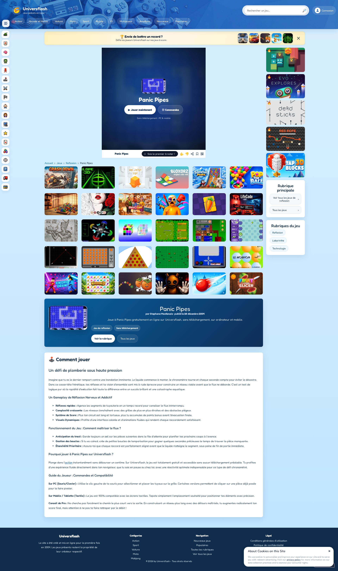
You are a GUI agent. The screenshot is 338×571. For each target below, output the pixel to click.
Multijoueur (126, 21)
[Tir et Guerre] (5, 34)
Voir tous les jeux (202, 553)
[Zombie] (5, 61)
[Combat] (5, 88)
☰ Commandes (170, 109)
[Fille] (5, 115)
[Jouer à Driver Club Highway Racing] (254, 38)
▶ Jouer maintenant (140, 109)
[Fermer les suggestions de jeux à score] (298, 38)
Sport (86, 21)
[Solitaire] (5, 142)
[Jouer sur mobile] (202, 153)
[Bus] (5, 187)
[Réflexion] (5, 52)
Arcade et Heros (38, 21)
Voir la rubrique (103, 338)
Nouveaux (162, 21)
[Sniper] (5, 160)
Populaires (181, 21)
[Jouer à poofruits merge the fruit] (265, 38)
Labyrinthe (278, 240)
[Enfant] (5, 106)
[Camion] (5, 178)
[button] (160, 154)
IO (111, 21)
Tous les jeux (127, 338)
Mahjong (135, 558)
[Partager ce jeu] (192, 153)
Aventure (144, 21)
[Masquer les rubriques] (6, 23)
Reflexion (71, 162)
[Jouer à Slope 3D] (288, 38)
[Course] (5, 97)
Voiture (59, 21)
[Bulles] (5, 151)
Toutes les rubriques (202, 549)
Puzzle (99, 21)
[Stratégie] (5, 133)
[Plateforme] (5, 79)
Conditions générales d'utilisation (268, 540)
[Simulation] (5, 124)
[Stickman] (5, 70)
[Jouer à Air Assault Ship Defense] (243, 38)
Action (18, 21)
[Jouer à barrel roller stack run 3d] (276, 38)
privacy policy (294, 559)
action (68, 462)
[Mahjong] (5, 43)
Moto (73, 21)
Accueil (49, 162)
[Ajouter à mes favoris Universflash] (197, 153)
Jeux (59, 162)
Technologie (279, 248)
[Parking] (5, 169)
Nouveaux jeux (202, 540)
